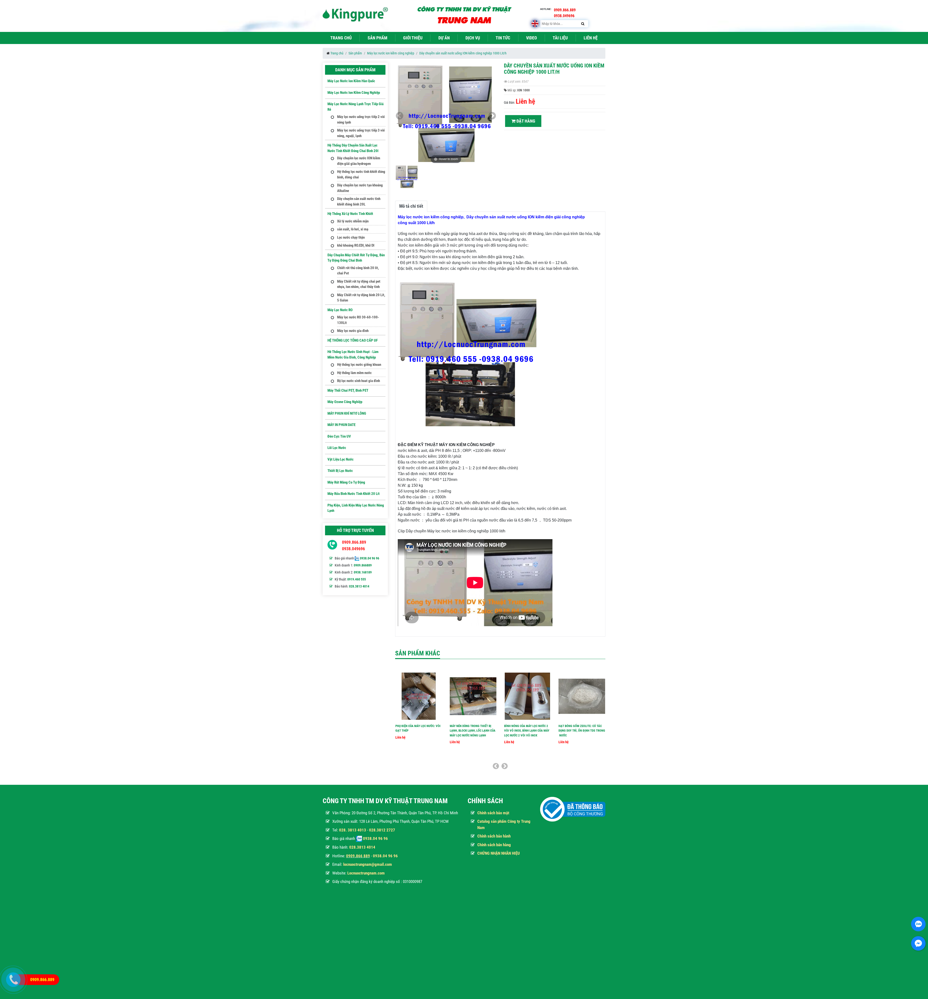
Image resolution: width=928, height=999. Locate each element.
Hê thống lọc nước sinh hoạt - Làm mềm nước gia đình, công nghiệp (352, 355)
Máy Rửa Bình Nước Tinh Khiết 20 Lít (353, 494)
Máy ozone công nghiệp (344, 402)
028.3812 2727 (382, 830)
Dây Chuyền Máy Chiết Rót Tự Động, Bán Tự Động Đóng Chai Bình (356, 258)
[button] (492, 115)
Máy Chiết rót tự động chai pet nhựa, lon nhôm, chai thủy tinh (358, 284)
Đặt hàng (525, 121)
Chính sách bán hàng (494, 844)
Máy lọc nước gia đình (353, 331)
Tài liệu (560, 37)
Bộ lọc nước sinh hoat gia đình (358, 381)
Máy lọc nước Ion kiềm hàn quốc (351, 81)
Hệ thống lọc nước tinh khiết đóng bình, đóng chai (361, 174)
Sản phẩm (377, 37)
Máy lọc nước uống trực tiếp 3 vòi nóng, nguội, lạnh (361, 133)
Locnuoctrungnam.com (366, 873)
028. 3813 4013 (352, 830)
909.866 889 (359, 855)
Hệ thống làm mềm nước (354, 373)
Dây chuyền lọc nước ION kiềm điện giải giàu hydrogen (358, 161)
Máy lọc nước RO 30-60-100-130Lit (358, 320)
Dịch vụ (472, 37)
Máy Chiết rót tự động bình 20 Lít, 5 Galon (361, 298)
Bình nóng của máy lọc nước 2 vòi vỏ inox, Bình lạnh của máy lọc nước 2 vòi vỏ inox (526, 730)
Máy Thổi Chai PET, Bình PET (347, 390)
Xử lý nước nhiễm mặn (353, 221)
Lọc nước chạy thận (351, 237)
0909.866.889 (354, 542)
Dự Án (444, 37)
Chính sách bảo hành (494, 836)
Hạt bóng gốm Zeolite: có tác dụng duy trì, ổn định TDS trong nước (581, 730)
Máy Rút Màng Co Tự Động (346, 482)
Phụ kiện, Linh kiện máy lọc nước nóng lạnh (355, 508)
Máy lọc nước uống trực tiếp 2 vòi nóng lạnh (361, 120)
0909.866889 (363, 565)
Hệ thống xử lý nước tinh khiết (350, 214)
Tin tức (503, 37)
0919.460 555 (356, 579)
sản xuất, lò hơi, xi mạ (352, 229)
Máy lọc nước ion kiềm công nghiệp (390, 53)
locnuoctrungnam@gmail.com (367, 864)
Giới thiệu (412, 37)
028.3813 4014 (359, 586)
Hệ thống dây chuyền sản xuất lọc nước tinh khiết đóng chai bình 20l (352, 148)
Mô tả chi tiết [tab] (411, 206)
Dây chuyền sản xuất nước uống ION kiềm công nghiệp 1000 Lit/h (463, 53)
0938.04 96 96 (369, 558)
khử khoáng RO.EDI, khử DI (355, 245)
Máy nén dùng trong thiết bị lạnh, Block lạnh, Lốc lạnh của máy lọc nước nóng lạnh (472, 730)
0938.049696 (353, 548)
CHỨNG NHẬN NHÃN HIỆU (498, 853)
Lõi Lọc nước (336, 448)
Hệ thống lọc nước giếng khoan (359, 364)
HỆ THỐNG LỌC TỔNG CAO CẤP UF (352, 340)
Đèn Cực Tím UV (339, 436)
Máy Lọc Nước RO (340, 310)
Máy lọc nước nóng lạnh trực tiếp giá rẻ (355, 107)
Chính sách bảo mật (493, 812)
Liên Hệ (591, 37)
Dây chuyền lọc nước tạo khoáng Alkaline (360, 188)
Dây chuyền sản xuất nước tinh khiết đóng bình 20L (358, 201)
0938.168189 (363, 572)
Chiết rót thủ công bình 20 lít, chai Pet (358, 271)
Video (531, 37)
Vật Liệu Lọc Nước (340, 459)
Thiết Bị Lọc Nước (340, 471)
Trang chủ (341, 37)
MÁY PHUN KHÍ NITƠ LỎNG (346, 413)
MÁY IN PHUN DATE (341, 425)
